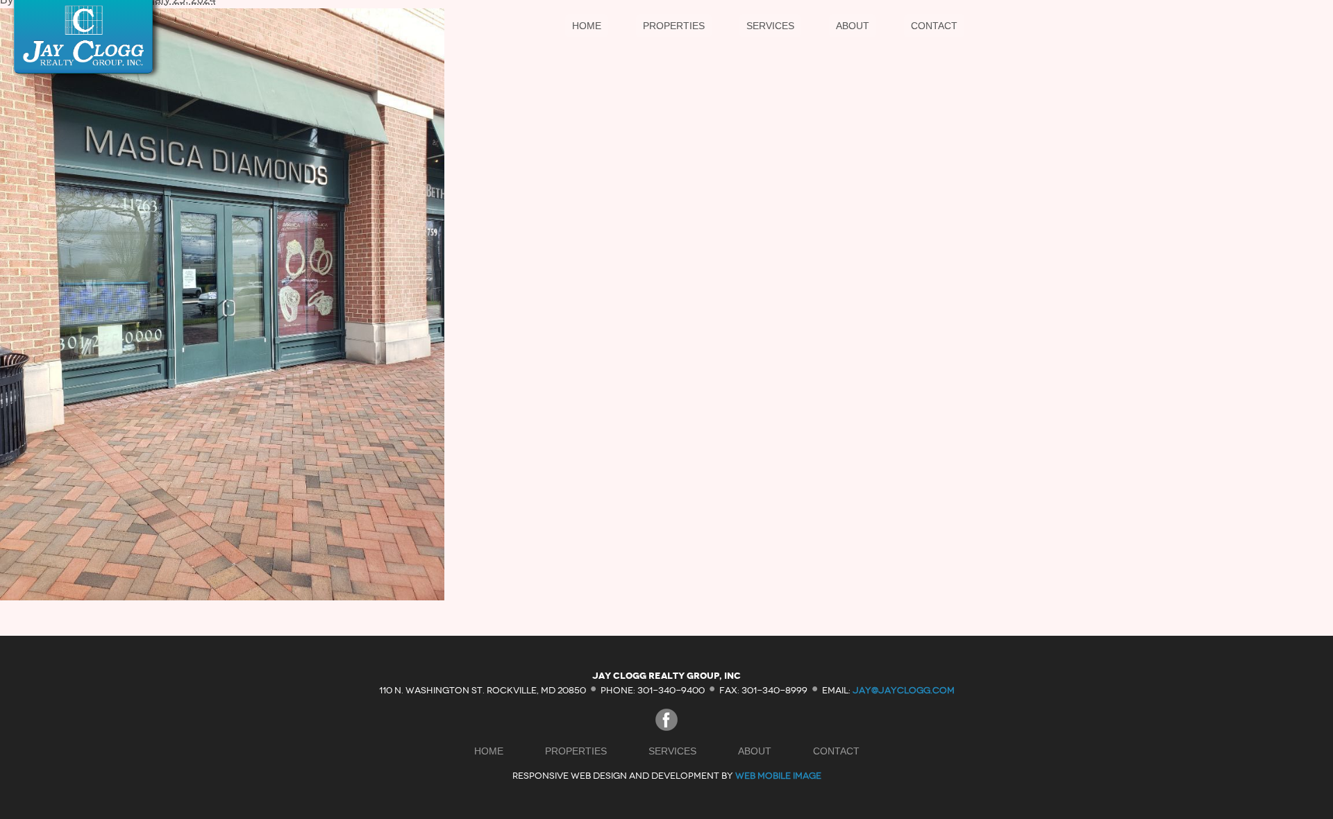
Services (770, 25)
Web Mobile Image (778, 775)
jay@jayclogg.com (904, 689)
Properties (674, 25)
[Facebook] (666, 727)
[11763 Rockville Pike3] (222, 596)
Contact (934, 25)
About (852, 25)
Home (586, 25)
